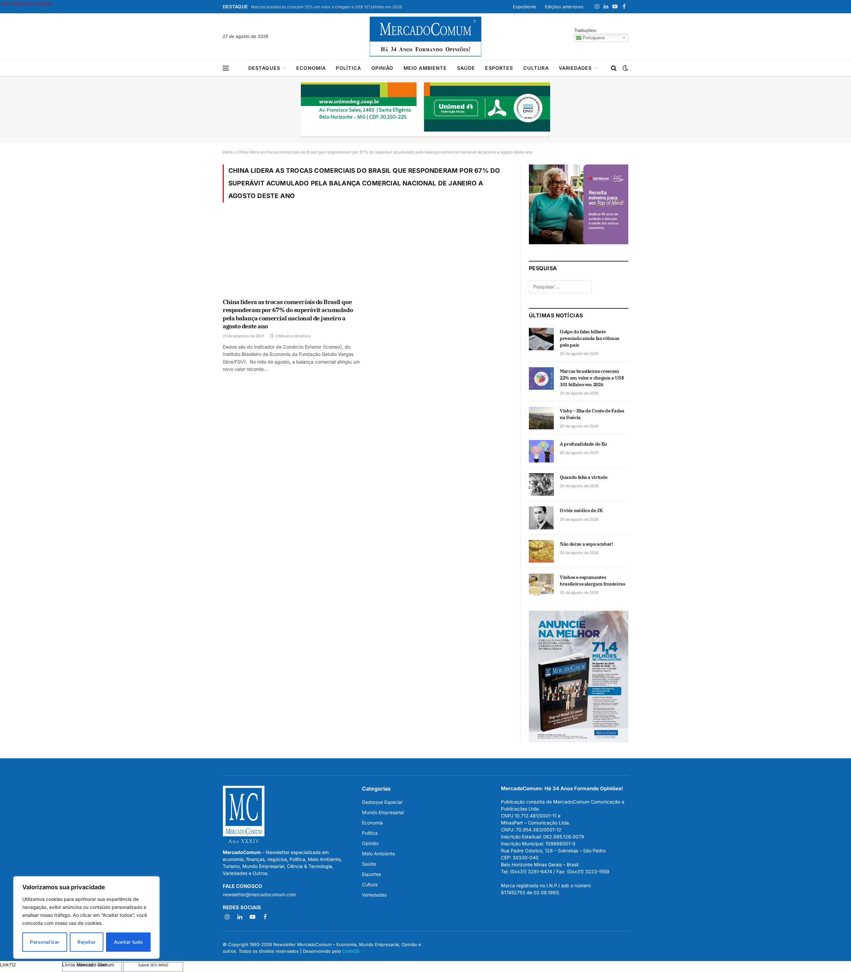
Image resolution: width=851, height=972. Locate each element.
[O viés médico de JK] (541, 517)
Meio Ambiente (425, 68)
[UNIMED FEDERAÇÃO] (425, 110)
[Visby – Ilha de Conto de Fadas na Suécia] (541, 418)
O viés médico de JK (581, 510)
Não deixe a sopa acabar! (586, 544)
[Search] (614, 68)
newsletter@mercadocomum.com (259, 894)
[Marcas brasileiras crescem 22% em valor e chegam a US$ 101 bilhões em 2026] (541, 378)
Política (348, 68)
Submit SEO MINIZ (153, 965)
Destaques (264, 68)
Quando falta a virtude (583, 477)
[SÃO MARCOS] (578, 242)
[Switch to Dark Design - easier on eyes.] (624, 68)
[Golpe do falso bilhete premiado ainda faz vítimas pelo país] (541, 339)
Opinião (382, 68)
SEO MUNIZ (30, 964)
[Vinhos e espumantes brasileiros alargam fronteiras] (541, 584)
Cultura (536, 68)
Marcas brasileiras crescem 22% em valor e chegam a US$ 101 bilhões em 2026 (326, 6)
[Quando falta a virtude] (541, 484)
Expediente (524, 6)
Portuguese (593, 37)
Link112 (8, 964)
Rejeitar (86, 942)
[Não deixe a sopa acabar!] (541, 551)
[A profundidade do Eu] (541, 451)
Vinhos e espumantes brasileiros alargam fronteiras (592, 580)
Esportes (499, 68)
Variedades (575, 68)
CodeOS (350, 951)
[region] (86, 917)
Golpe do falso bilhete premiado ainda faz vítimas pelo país (589, 338)
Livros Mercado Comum (26, 3)
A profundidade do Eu (583, 444)
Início (228, 152)
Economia (311, 68)
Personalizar (44, 942)
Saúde (466, 68)
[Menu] (226, 68)
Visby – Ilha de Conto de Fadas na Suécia (592, 414)
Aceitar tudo (128, 942)
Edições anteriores (564, 6)
